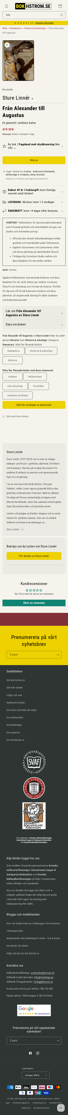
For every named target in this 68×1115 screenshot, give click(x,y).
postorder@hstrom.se (42, 972)
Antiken (12, 376)
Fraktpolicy (26, 1108)
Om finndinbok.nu (15, 740)
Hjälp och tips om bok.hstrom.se (23, 953)
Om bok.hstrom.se (16, 680)
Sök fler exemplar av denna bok (34, 404)
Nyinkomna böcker (16, 702)
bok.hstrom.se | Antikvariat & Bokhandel (31, 1099)
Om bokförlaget (14, 725)
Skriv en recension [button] (34, 602)
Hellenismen (35, 376)
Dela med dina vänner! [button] (17, 416)
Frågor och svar (14, 695)
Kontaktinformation (42, 1108)
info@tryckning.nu (43, 977)
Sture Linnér (16, 98)
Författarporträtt (15, 931)
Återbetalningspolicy (21, 1103)
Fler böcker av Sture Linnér (34, 556)
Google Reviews (44, 23)
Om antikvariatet (15, 717)
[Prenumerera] (57, 655)
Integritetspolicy (39, 1103)
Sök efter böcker (15, 687)
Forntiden (38, 386)
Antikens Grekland (17, 395)
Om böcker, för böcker (17, 945)
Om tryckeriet (13, 732)
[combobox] (34, 15)
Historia (12, 360)
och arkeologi (15, 386)
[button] (6, 6)
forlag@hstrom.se (43, 981)
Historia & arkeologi (41, 350)
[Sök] (61, 15)
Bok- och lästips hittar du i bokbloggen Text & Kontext (33, 923)
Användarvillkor (55, 1103)
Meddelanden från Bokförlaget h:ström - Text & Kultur (33, 938)
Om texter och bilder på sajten (22, 710)
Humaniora (13, 350)
